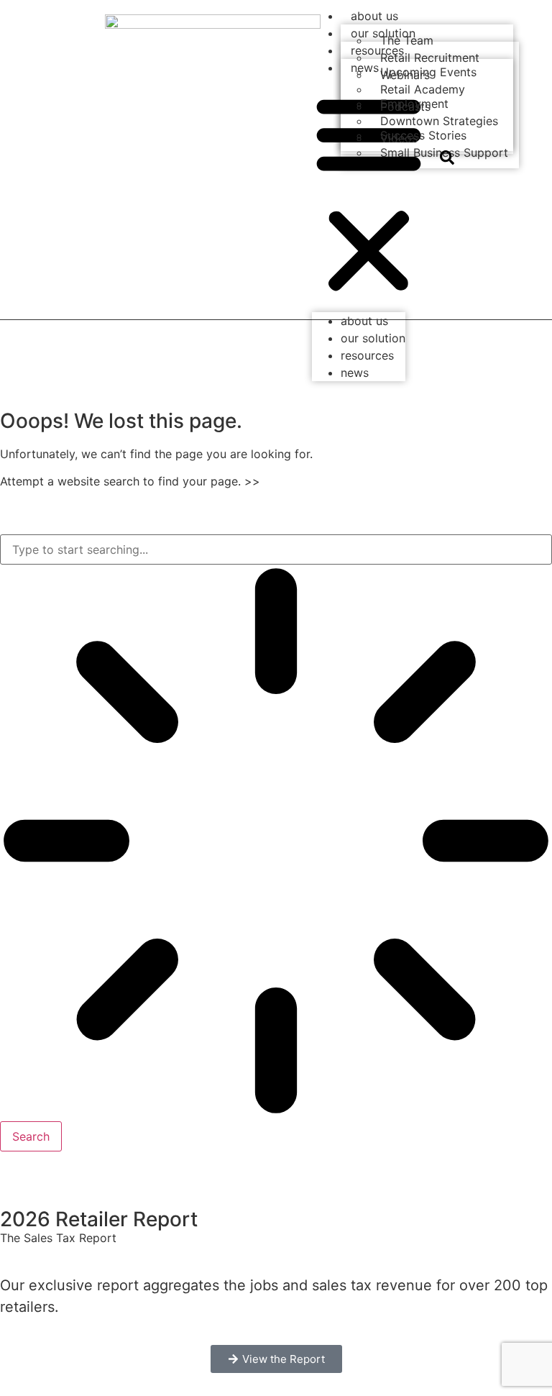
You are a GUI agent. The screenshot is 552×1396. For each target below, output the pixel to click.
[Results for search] (276, 843)
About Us (374, 16)
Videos (399, 138)
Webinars (405, 75)
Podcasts (405, 106)
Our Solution (373, 338)
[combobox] (276, 549)
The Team (406, 40)
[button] (369, 194)
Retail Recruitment (429, 57)
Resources (367, 355)
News (355, 372)
